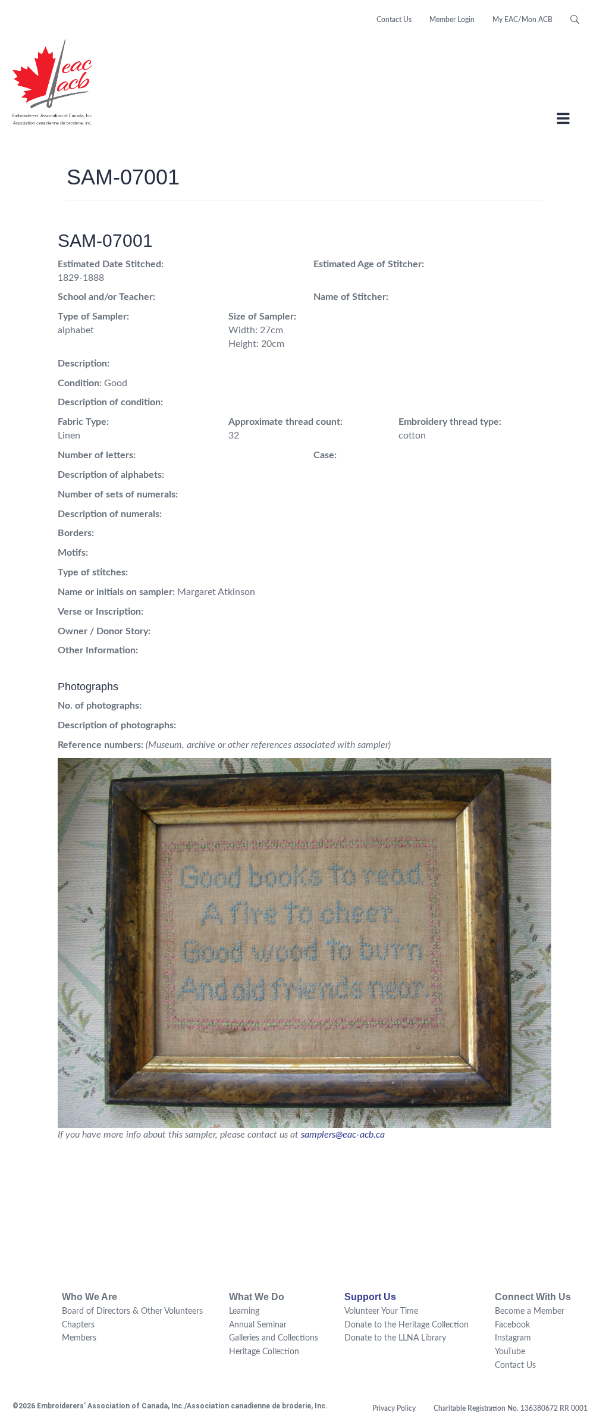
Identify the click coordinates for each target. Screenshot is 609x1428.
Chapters (78, 1325)
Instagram (513, 1338)
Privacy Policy (394, 1408)
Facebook (512, 1325)
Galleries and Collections (273, 1338)
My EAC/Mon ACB (522, 19)
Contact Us (394, 19)
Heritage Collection (264, 1352)
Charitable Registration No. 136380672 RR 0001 (511, 1408)
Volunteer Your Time (381, 1311)
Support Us (370, 1297)
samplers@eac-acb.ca (343, 1134)
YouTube (510, 1352)
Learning (244, 1311)
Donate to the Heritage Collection (406, 1325)
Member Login (452, 19)
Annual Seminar (258, 1325)
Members (79, 1338)
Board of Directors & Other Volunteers (132, 1311)
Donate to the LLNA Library (395, 1338)
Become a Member (529, 1311)
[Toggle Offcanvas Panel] (563, 120)
